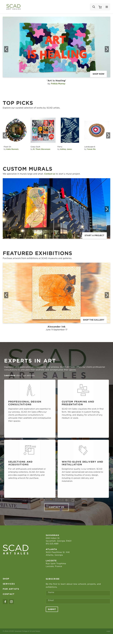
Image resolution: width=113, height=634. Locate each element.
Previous (6, 49)
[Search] (93, 6)
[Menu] (107, 7)
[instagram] (11, 601)
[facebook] (5, 601)
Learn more (9, 375)
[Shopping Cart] (100, 6)
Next (107, 49)
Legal (108, 631)
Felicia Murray (58, 83)
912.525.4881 (52, 544)
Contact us (56, 507)
